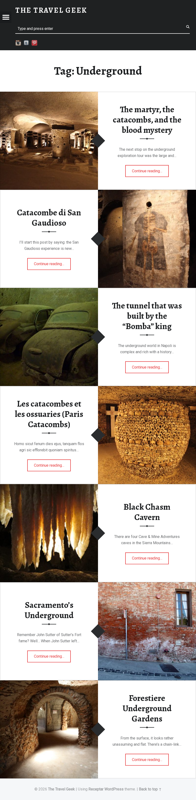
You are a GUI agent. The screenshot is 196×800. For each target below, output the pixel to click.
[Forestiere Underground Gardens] (49, 683)
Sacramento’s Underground (49, 610)
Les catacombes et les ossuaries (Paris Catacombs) (49, 414)
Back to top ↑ (150, 789)
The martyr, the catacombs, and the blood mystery (147, 119)
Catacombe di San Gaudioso (49, 218)
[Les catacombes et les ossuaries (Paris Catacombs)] (147, 389)
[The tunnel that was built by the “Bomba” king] (49, 291)
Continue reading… (150, 169)
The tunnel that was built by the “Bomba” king (147, 316)
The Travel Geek (61, 789)
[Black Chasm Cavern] (49, 487)
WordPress (114, 789)
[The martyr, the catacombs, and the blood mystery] (49, 94)
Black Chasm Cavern (147, 512)
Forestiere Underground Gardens (147, 708)
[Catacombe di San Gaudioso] (147, 192)
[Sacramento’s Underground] (147, 585)
